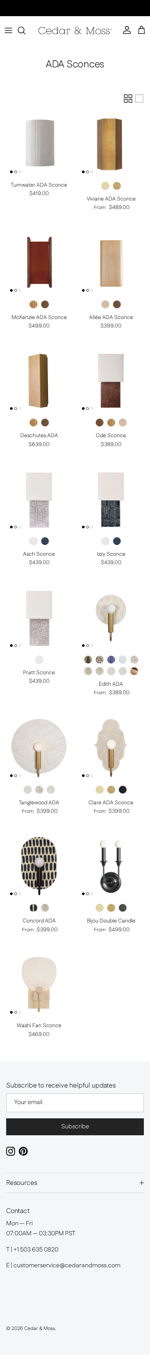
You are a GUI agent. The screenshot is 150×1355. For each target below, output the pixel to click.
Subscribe (75, 1126)
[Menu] (8, 30)
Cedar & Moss (39, 1328)
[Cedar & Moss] (75, 31)
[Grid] (128, 98)
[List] (139, 98)
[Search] (25, 30)
